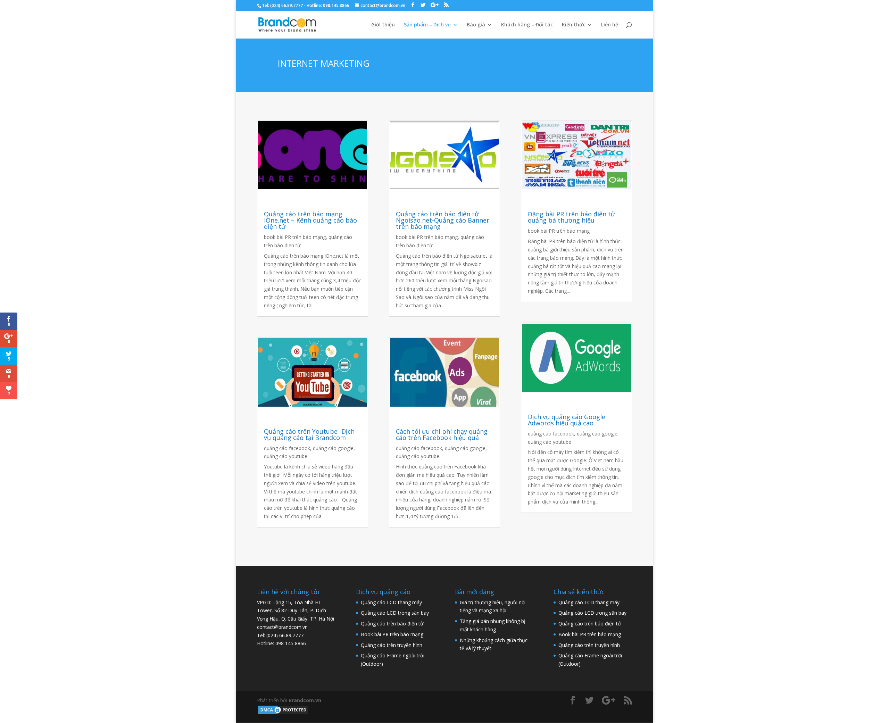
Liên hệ (609, 25)
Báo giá (476, 25)
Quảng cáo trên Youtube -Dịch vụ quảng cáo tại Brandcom (309, 434)
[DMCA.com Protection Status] (283, 713)
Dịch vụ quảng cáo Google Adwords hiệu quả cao (566, 420)
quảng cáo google (333, 448)
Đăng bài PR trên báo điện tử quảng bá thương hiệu (571, 217)
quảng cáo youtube (285, 456)
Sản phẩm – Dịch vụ (427, 25)
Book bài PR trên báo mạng (392, 634)
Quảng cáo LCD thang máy (391, 602)
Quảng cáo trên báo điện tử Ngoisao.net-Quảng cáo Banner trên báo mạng (442, 220)
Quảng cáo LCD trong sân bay (395, 612)
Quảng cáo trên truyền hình (391, 645)
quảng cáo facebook (287, 448)
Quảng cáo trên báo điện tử (392, 623)
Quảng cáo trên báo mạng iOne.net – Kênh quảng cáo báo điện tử (310, 220)
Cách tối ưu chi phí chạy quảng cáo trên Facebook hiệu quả (442, 434)
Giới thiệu (383, 25)
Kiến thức (573, 25)
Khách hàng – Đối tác (527, 25)
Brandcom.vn (305, 700)
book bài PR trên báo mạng (295, 237)
